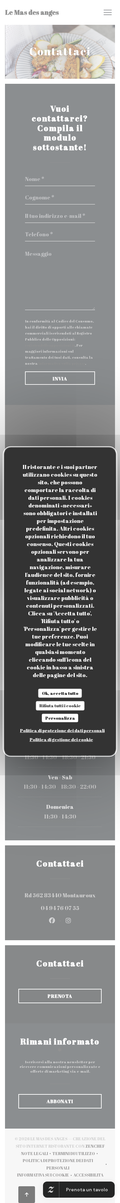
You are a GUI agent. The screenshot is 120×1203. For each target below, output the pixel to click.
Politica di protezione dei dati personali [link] (62, 730)
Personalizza (60, 718)
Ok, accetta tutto (60, 693)
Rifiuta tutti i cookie (60, 706)
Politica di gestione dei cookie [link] (61, 739)
